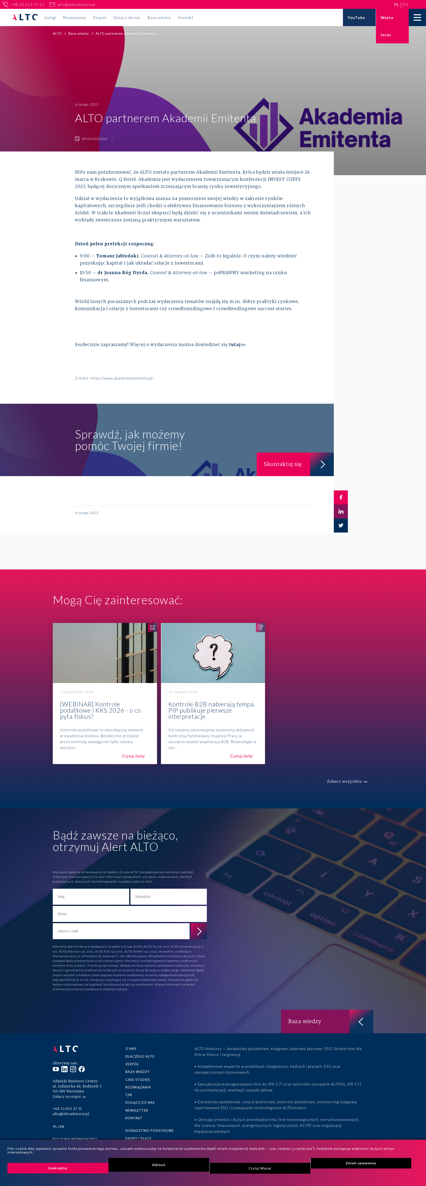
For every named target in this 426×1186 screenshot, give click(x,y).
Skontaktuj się (283, 464)
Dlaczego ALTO (140, 1056)
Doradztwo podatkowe (149, 1131)
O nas (130, 1049)
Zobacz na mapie (67, 1097)
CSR (128, 1095)
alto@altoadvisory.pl (76, 4)
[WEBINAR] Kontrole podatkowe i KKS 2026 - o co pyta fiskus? (105, 694)
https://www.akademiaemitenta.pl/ (122, 378)
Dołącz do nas (127, 17)
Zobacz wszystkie (344, 781)
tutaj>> (237, 344)
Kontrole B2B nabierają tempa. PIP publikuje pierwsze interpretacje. (213, 694)
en (406, 4)
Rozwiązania (74, 17)
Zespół (99, 17)
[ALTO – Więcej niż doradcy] (25, 17)
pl (396, 4)
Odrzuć (159, 1165)
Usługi (50, 17)
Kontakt (186, 17)
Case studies (137, 1080)
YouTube (356, 17)
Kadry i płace (138, 1138)
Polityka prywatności (75, 1139)
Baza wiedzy (159, 17)
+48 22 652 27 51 (27, 4)
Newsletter (136, 1110)
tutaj (124, 989)
